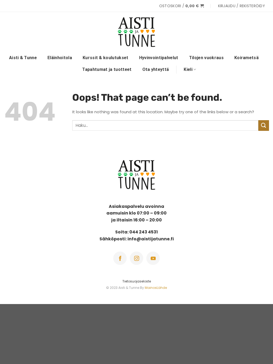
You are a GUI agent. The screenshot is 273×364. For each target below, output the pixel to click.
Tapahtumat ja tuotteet (106, 69)
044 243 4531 (143, 232)
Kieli (188, 69)
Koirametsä (246, 57)
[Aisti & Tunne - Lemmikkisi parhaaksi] (136, 32)
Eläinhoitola (59, 57)
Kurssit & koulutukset (106, 57)
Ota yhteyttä (155, 69)
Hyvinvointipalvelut (158, 57)
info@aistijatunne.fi (150, 239)
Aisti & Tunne (23, 57)
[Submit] (263, 125)
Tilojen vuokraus (206, 57)
